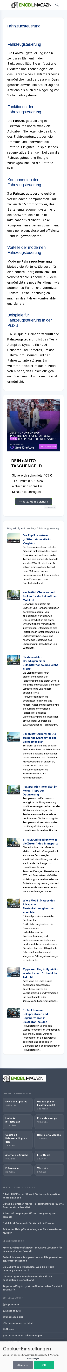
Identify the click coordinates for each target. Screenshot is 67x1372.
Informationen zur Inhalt (19, 1323)
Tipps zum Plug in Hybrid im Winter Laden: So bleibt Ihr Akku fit (40, 973)
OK (44, 1365)
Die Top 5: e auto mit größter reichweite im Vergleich (37, 539)
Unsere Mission (14, 1316)
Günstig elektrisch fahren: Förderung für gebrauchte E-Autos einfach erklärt (33, 1205)
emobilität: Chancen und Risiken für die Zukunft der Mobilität (40, 596)
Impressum (12, 1304)
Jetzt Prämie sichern (35, 501)
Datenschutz (13, 1310)
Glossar (10, 1329)
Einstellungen (33, 1358)
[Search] (57, 5)
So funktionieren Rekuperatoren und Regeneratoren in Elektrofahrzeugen (33, 1259)
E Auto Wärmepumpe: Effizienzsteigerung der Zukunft (29, 1215)
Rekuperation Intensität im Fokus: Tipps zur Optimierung (40, 790)
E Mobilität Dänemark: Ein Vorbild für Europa (28, 1223)
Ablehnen (22, 1365)
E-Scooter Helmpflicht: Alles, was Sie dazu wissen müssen (32, 1231)
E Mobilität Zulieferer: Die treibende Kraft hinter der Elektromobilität (39, 737)
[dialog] (33, 1356)
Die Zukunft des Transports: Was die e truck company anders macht (28, 1268)
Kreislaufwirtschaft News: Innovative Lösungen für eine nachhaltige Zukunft (32, 1249)
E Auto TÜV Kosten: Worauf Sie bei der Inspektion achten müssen (31, 1196)
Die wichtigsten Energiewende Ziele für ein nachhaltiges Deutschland (28, 1278)
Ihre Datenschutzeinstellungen (23, 1335)
